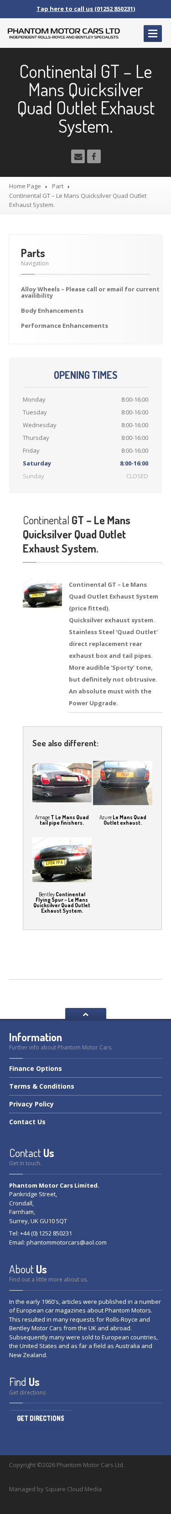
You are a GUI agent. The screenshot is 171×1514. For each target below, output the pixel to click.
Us (27, 1121)
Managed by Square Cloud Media (55, 1489)
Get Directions (40, 1418)
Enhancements (52, 310)
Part (57, 186)
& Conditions (41, 1086)
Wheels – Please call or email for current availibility (90, 292)
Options (35, 1069)
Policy (31, 1104)
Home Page (25, 186)
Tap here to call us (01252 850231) (85, 9)
